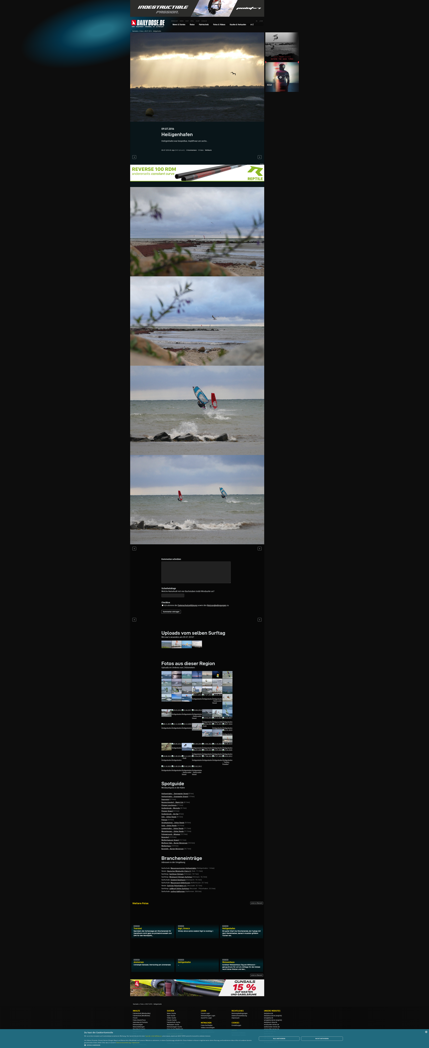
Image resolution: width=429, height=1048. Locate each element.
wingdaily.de (268, 1018)
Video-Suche (171, 1018)
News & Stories (179, 24)
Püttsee (164, 820)
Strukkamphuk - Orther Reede (172, 823)
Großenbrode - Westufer (170, 808)
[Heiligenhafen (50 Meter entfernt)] (187, 700)
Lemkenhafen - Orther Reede (172, 828)
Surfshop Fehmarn (176, 874)
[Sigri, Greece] (187, 647)
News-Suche (171, 1013)
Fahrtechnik (204, 24)
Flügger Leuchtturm (169, 805)
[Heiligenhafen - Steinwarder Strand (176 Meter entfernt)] (197, 774)
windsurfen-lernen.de (271, 1024)
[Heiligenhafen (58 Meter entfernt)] (227, 700)
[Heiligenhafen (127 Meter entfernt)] (197, 748)
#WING (182, 21)
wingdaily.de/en (269, 1020)
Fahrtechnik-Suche (173, 1022)
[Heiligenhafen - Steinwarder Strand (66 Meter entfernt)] (197, 718)
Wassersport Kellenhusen (180, 883)
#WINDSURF (174, 21)
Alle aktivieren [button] (279, 1039)
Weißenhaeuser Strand (170, 840)
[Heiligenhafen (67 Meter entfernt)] (207, 716)
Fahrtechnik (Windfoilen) (141, 1016)
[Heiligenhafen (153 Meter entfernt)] (166, 760)
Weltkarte (208, 150)
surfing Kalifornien (178, 891)
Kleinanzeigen (138, 1024)
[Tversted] (197, 647)
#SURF (198, 21)
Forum (135, 1018)
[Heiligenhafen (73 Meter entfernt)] (207, 722)
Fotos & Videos (219, 24)
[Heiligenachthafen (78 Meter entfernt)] (217, 722)
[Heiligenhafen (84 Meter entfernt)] (177, 728)
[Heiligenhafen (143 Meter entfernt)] (207, 754)
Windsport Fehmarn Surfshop (180, 877)
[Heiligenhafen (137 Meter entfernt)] (197, 754)
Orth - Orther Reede (168, 817)
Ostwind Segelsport (178, 880)
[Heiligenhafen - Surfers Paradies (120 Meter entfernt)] (227, 742)
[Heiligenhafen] (177, 647)
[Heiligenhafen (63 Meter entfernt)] (187, 714)
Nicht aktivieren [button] (322, 1039)
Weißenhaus (166, 846)
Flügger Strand (167, 811)
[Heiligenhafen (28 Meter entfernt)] (187, 677)
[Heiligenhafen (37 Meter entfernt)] (207, 685)
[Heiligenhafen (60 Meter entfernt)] (227, 708)
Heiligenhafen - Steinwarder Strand (174, 794)
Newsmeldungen (139, 1027)
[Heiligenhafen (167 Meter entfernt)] (177, 770)
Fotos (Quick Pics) (139, 1020)
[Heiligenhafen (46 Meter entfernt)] (227, 693)
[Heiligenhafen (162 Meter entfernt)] (217, 760)
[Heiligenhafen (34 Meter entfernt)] (177, 685)
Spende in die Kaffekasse (153, 1036)
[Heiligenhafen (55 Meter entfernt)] (197, 699)
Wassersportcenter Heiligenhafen (183, 868)
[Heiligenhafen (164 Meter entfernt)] (166, 770)
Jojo (173, 150)
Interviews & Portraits (140, 1022)
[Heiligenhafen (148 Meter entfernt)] (227, 754)
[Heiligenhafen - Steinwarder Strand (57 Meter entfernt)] (217, 703)
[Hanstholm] (166, 647)
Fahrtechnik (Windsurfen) (141, 1013)
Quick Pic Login (206, 1018)
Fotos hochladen (206, 1025)
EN (256, 21)
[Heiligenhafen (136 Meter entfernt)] (227, 748)
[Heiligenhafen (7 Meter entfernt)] (166, 677)
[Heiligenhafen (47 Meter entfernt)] (166, 700)
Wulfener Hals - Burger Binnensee (174, 843)
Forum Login (205, 1013)
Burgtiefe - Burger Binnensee (172, 849)
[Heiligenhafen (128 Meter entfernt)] (207, 748)
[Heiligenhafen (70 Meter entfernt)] (227, 716)
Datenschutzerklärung (187, 605)
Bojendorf (165, 837)
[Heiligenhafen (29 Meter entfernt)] (197, 677)
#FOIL (192, 21)
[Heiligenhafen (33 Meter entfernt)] (166, 685)
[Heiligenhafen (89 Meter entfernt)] (197, 729)
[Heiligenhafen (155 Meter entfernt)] (177, 760)
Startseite (135, 31)
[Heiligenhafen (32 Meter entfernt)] (217, 677)
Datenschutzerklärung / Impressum (127, 1043)
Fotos (141, 31)
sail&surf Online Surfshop (179, 889)
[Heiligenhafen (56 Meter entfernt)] (207, 699)
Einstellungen (236, 1025)
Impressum (235, 1018)
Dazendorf (165, 799)
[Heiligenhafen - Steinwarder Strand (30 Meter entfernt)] (207, 677)
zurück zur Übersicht (256, 903)
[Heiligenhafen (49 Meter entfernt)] (177, 700)
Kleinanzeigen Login (208, 1016)
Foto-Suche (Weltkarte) (175, 1029)
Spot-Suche (171, 1016)
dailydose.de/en (269, 1016)
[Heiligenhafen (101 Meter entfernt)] (217, 728)
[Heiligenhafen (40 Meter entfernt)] (177, 693)
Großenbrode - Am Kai (169, 814)
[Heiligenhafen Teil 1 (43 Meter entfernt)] (207, 693)
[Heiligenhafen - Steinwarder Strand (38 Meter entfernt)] (166, 693)
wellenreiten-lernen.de (272, 1027)
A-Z (251, 24)
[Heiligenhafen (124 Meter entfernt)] (187, 749)
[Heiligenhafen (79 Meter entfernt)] (227, 722)
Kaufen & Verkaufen (238, 24)
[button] (168, 1045)
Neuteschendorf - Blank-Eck (172, 802)
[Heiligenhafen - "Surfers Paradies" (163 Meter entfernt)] (227, 764)
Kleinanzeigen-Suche (174, 1027)
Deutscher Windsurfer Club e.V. (179, 871)
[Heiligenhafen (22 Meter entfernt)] (177, 677)
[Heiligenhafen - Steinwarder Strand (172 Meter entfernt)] (187, 774)
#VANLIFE (204, 21)
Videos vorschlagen (208, 1027)
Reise (192, 24)
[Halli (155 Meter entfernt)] (187, 758)
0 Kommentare (191, 150)
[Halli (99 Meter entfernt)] (207, 726)
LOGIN (261, 21)
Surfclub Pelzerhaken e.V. (177, 886)
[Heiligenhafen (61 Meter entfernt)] (177, 714)
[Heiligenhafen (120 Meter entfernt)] (166, 749)
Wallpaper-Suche (173, 1024)
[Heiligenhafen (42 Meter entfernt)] (197, 693)
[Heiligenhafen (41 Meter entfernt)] (187, 693)
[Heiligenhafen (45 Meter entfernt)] (217, 693)
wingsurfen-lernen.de (271, 1029)
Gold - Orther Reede (169, 826)
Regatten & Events (139, 1029)
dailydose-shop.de (270, 1022)
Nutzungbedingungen (216, 605)
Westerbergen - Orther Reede (172, 831)
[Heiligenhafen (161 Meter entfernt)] (207, 760)
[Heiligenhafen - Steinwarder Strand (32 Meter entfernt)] (227, 677)
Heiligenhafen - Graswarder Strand (174, 797)
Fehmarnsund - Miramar (170, 834)
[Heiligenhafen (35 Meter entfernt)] (197, 685)
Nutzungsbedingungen (239, 1013)
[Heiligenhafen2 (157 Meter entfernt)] (197, 760)
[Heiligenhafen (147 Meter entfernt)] (217, 754)
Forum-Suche (172, 1020)
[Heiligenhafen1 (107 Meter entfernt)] (217, 736)
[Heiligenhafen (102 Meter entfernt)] (227, 728)
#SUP (187, 21)
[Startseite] (148, 26)
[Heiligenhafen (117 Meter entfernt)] (227, 734)
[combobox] (426, 1032)
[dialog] (214, 1038)
